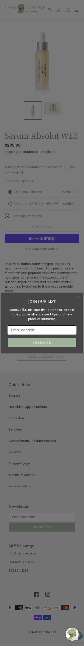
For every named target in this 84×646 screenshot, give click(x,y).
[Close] (78, 297)
